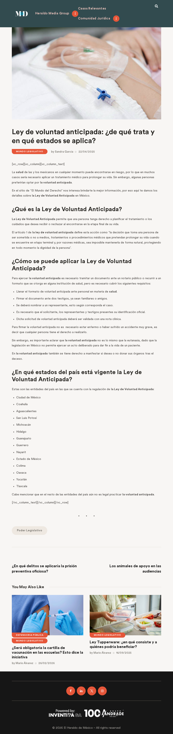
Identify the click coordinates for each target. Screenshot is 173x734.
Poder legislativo (29, 530)
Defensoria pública (29, 635)
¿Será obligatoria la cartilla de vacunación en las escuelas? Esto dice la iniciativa (47, 652)
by (62, 151)
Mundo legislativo (29, 151)
